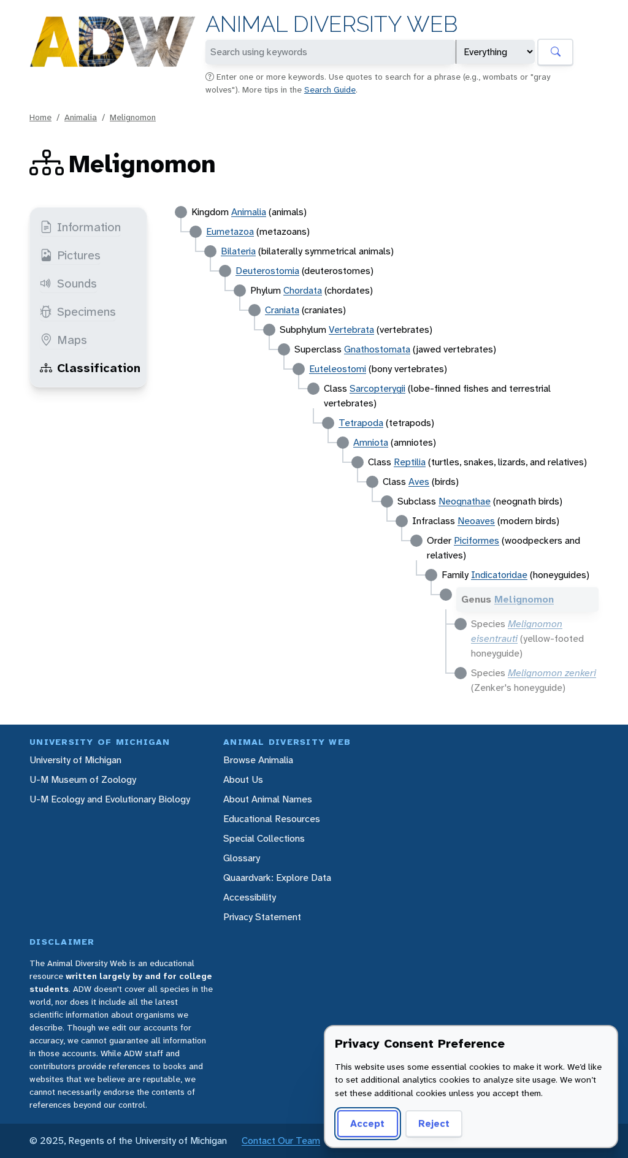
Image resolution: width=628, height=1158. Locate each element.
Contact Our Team (281, 1140)
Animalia (80, 117)
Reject (434, 1123)
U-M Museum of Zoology (82, 779)
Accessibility (249, 897)
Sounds (77, 283)
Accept (367, 1123)
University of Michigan (75, 759)
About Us (243, 779)
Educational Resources (271, 818)
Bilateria (238, 251)
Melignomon (133, 117)
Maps (72, 340)
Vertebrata (351, 329)
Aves (418, 481)
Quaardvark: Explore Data (277, 877)
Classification (98, 368)
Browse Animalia (258, 759)
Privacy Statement (262, 916)
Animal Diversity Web (331, 24)
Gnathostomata (377, 349)
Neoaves (476, 520)
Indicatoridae (499, 574)
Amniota (370, 442)
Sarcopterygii (377, 388)
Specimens (86, 311)
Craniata (282, 309)
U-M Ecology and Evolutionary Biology (109, 799)
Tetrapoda (361, 422)
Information (89, 227)
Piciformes (476, 540)
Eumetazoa (230, 231)
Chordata (302, 290)
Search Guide (330, 89)
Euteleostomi (337, 368)
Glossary (241, 857)
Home (40, 117)
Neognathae (464, 501)
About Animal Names (267, 799)
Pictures (79, 255)
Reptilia (410, 461)
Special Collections (264, 838)
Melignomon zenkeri (552, 672)
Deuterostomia (267, 270)
